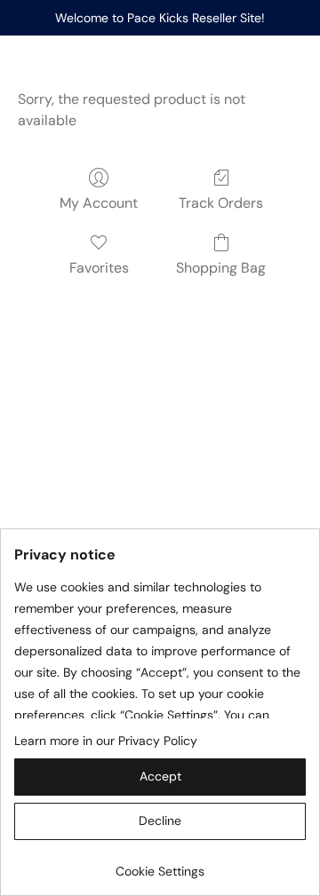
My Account (99, 203)
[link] (160, 864)
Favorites (99, 267)
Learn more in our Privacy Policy (105, 741)
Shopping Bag (221, 267)
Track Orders (221, 203)
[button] (160, 777)
